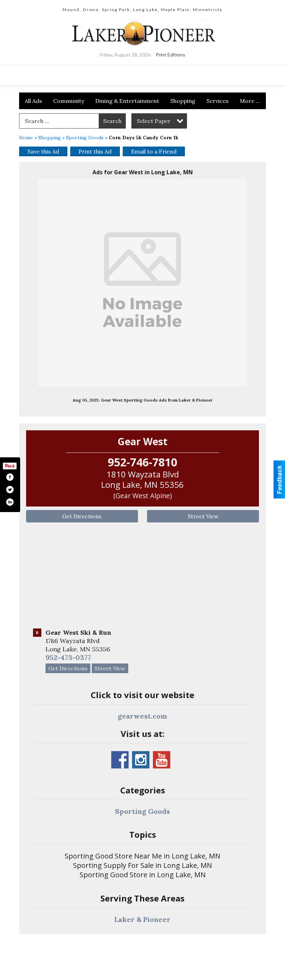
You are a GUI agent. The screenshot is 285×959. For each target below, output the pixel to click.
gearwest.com (142, 716)
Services (217, 100)
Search (112, 120)
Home (26, 137)
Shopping (182, 100)
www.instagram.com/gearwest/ (140, 759)
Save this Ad (43, 151)
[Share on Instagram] (9, 502)
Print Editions (170, 55)
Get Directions (81, 516)
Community (68, 100)
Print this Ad (95, 151)
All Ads (33, 100)
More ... (250, 100)
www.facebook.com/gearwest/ (120, 759)
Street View (203, 516)
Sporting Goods (85, 137)
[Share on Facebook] (9, 477)
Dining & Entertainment (127, 100)
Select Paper (154, 120)
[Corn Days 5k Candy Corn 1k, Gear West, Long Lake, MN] (142, 283)
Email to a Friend (154, 151)
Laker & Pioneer (142, 919)
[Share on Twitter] (9, 489)
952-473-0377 (68, 657)
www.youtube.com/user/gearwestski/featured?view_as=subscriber (161, 759)
